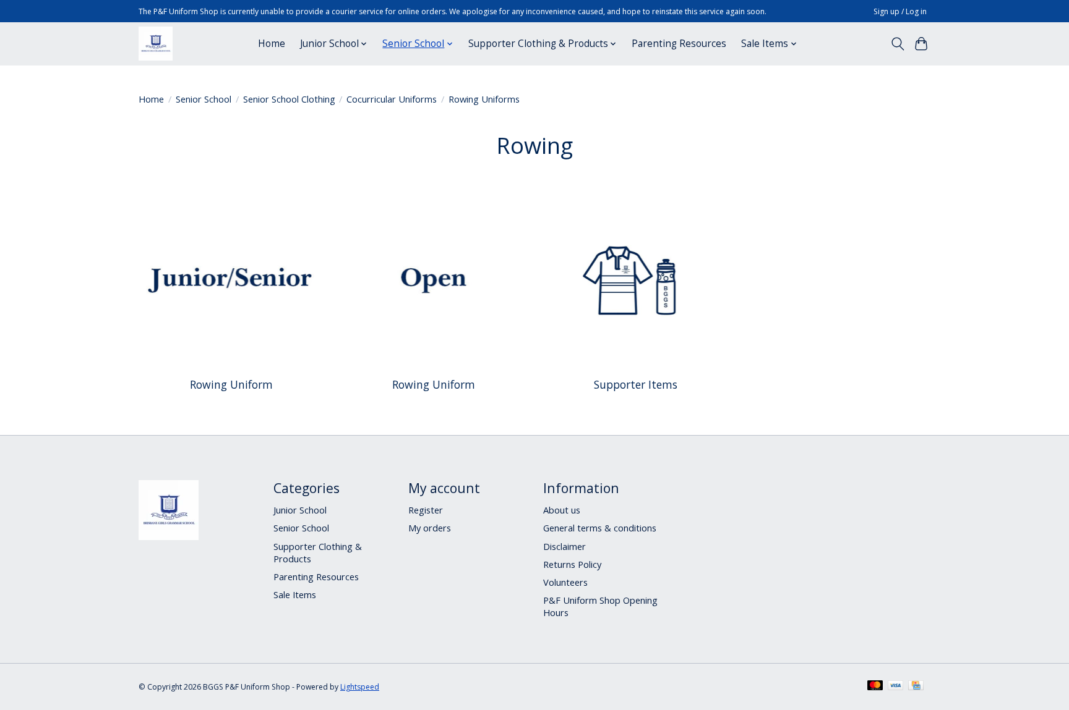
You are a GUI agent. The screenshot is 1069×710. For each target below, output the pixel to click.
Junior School (300, 510)
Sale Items (294, 594)
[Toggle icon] (897, 44)
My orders (429, 528)
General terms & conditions (599, 528)
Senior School (203, 99)
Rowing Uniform (231, 384)
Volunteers (565, 582)
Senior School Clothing (289, 99)
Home (271, 43)
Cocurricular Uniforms (391, 99)
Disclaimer (564, 546)
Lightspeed (359, 687)
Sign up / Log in (900, 11)
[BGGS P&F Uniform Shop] (156, 44)
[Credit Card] (916, 686)
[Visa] (896, 686)
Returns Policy (572, 564)
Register (425, 510)
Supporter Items (635, 384)
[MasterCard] (875, 686)
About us (561, 510)
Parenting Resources (679, 43)
